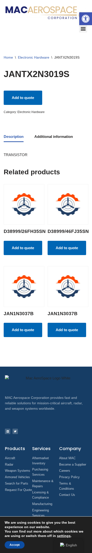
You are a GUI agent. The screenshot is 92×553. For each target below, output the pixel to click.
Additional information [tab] (53, 136)
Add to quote (23, 98)
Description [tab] (14, 136)
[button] (85, 18)
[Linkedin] (7, 431)
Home (8, 57)
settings (64, 536)
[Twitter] (15, 431)
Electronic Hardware (33, 57)
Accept (15, 545)
